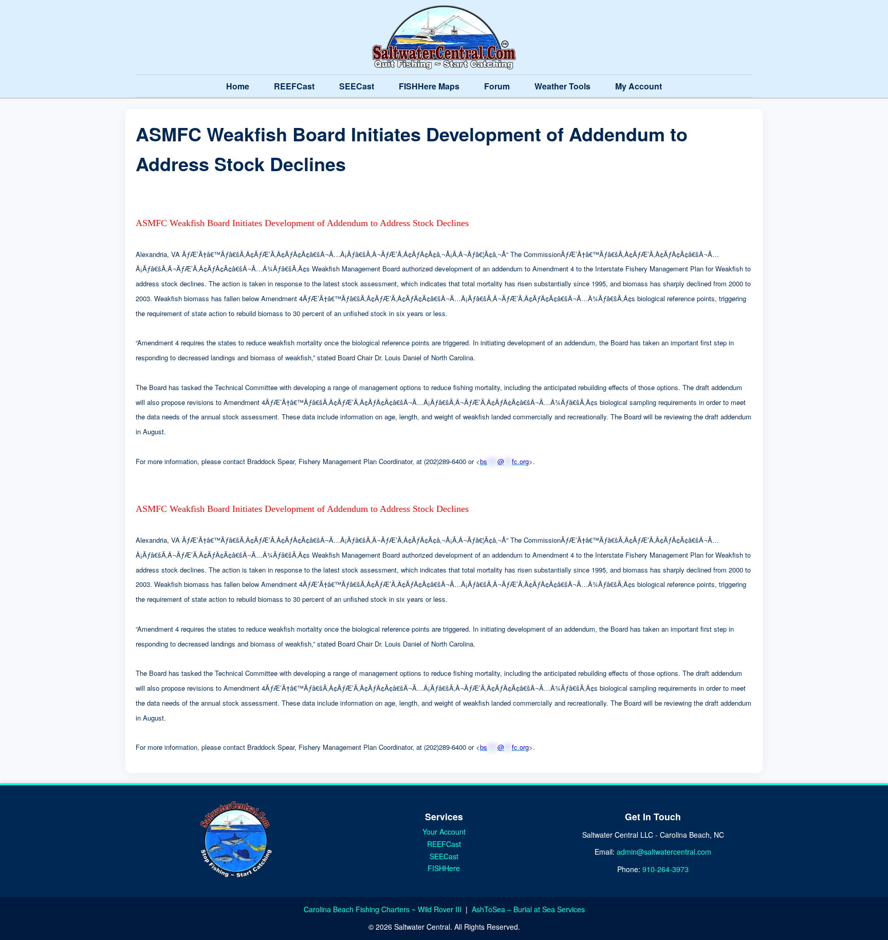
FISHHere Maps (429, 86)
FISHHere (444, 868)
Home (237, 86)
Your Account (444, 831)
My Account (638, 86)
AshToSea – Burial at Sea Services (528, 909)
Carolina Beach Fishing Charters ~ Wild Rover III (384, 909)
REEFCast (294, 86)
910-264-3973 (665, 869)
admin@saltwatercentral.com (664, 851)
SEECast (356, 86)
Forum (497, 86)
